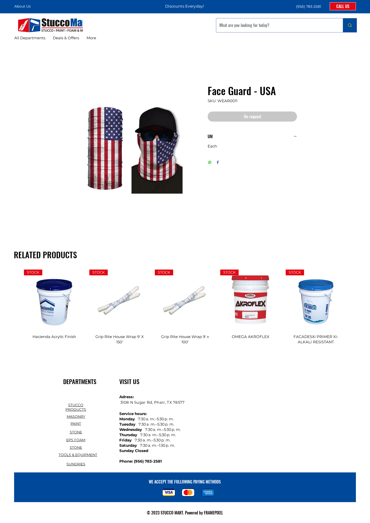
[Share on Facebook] (218, 162)
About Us (22, 6)
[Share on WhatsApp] (210, 162)
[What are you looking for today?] (350, 25)
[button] (308, 6)
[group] (185, 310)
